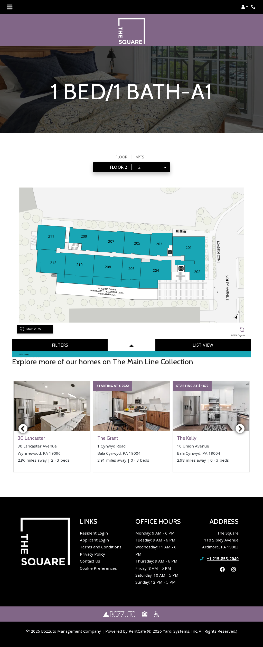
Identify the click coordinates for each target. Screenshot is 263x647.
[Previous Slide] (22, 428)
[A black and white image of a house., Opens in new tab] (145, 614)
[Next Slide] (240, 428)
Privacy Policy (92, 554)
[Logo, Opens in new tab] (119, 614)
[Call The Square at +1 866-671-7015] (254, 7)
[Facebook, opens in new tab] (222, 569)
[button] (245, 7)
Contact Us (90, 561)
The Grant (107, 438)
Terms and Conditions (100, 546)
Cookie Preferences (98, 568)
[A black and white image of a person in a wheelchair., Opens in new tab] (157, 614)
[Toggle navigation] (9, 7)
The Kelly (186, 438)
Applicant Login (94, 540)
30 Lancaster (31, 438)
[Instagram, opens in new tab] (233, 569)
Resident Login (94, 533)
